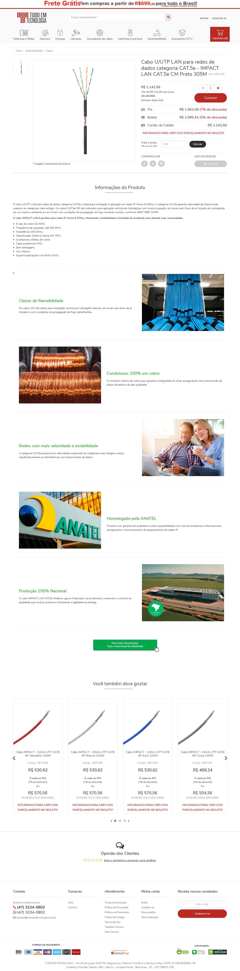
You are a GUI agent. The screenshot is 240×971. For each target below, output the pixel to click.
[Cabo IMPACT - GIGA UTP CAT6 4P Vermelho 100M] (37, 723)
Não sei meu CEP (149, 146)
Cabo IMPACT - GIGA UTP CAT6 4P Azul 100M (148, 754)
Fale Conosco (112, 932)
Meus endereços (149, 917)
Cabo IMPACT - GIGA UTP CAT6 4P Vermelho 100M (38, 754)
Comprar (210, 98)
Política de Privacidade (116, 907)
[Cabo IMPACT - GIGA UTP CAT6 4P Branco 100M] (92, 723)
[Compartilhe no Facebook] (144, 164)
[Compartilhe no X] (153, 164)
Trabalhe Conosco (114, 927)
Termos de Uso (112, 922)
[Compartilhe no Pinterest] (161, 164)
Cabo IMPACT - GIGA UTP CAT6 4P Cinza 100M (203, 754)
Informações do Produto (120, 187)
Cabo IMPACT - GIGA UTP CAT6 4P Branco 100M (93, 754)
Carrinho (72, 907)
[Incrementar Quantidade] (218, 88)
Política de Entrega (114, 917)
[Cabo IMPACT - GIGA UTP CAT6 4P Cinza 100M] (202, 723)
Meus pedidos (148, 912)
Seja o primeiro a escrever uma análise (130, 860)
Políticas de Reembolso (117, 912)
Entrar (204, 18)
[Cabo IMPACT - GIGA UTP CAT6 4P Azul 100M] (147, 723)
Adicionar (212, 164)
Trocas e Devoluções (116, 902)
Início (71, 902)
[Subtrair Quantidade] (203, 88)
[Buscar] (168, 17)
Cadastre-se (219, 18)
